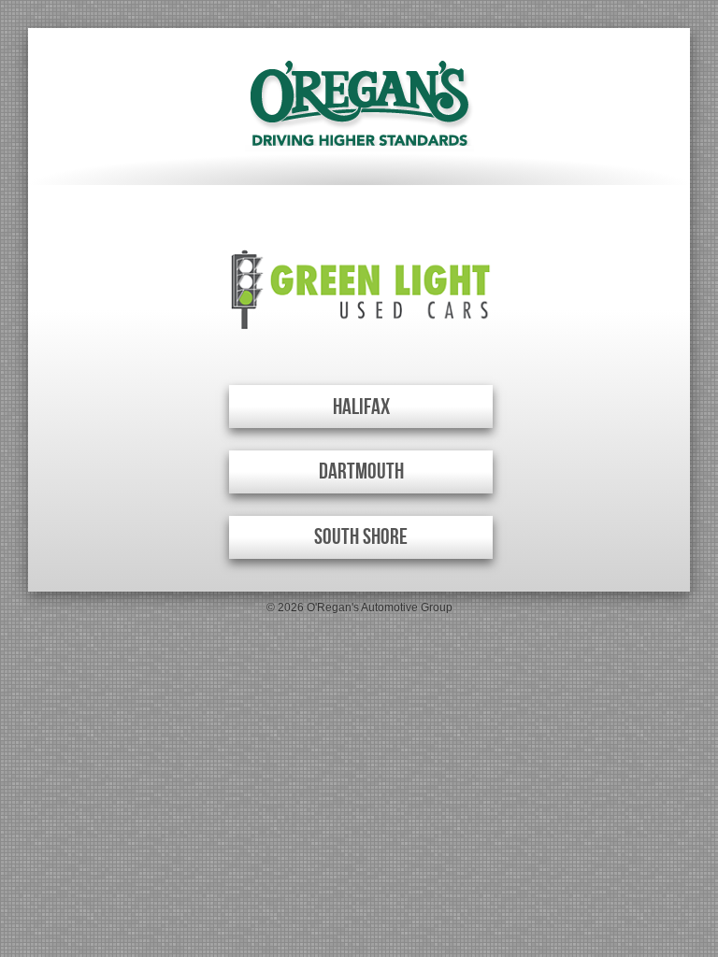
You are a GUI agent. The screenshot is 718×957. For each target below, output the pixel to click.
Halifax (361, 407)
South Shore (361, 536)
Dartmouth (361, 471)
